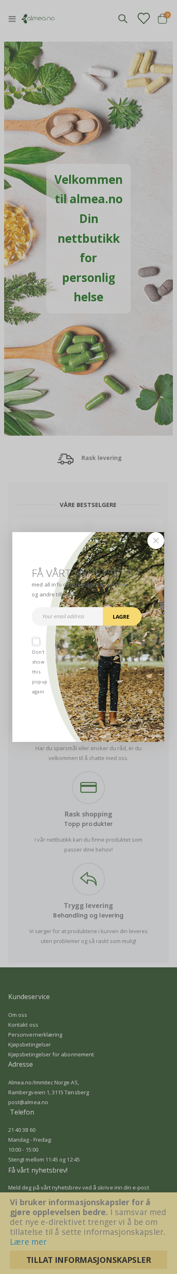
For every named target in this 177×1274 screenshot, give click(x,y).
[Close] (156, 541)
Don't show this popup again (36, 641)
